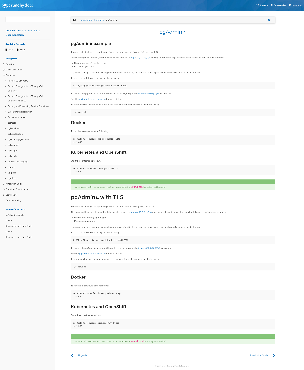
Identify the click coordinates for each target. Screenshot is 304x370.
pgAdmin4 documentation (92, 99)
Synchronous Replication (20, 112)
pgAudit (11, 167)
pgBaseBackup (15, 134)
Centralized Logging (18, 161)
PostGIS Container (17, 117)
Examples (10, 75)
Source (264, 5)
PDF (11, 49)
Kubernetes (280, 5)
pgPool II (12, 123)
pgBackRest (14, 128)
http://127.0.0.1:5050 (140, 57)
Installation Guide (14, 184)
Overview (10, 64)
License (296, 5)
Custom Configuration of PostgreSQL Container (26, 88)
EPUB (22, 49)
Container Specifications (18, 189)
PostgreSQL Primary (18, 81)
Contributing (12, 195)
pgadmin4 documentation (92, 253)
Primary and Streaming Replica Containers (28, 106)
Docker (9, 220)
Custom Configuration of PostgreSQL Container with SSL (26, 98)
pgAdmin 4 (13, 178)
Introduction (86, 20)
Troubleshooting (13, 200)
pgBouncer (13, 145)
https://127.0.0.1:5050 (141, 212)
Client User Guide (14, 70)
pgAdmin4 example (15, 215)
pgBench (12, 156)
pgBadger (13, 150)
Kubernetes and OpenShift (19, 226)
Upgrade (12, 173)
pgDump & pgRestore (18, 139)
